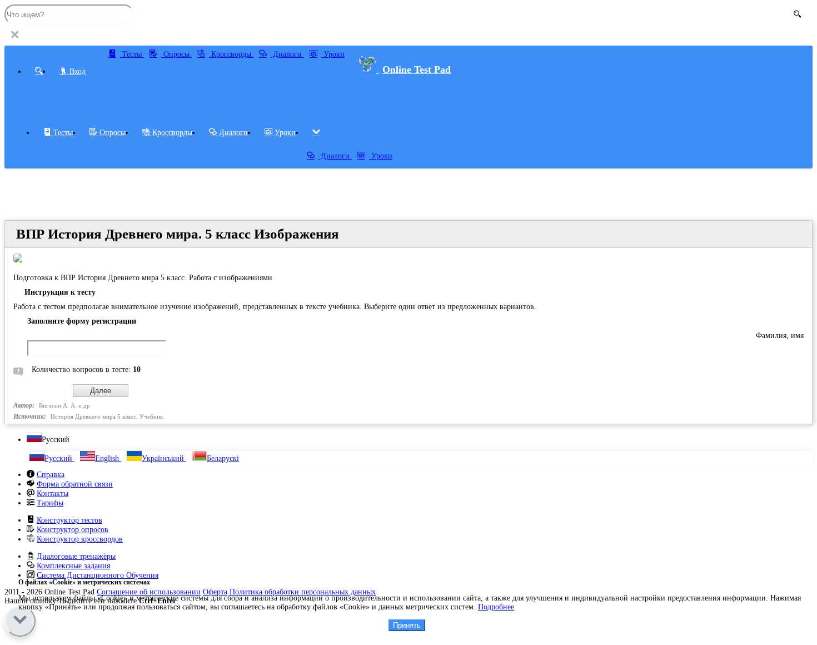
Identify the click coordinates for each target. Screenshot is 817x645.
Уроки (333, 54)
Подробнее (496, 607)
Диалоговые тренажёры (76, 556)
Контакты (52, 493)
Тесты (132, 54)
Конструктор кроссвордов (80, 539)
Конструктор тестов (69, 520)
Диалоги (287, 54)
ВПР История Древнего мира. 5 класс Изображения (177, 233)
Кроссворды (231, 54)
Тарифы (50, 503)
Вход (76, 71)
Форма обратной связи (75, 484)
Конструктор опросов (72, 529)
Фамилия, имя (780, 335)
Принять (407, 625)
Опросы (176, 54)
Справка (50, 474)
